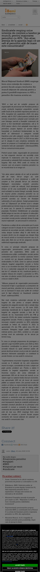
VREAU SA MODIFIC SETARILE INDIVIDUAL (20, 568)
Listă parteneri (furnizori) (7, 561)
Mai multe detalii (10, 536)
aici (17, 544)
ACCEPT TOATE (20, 565)
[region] (20, 548)
